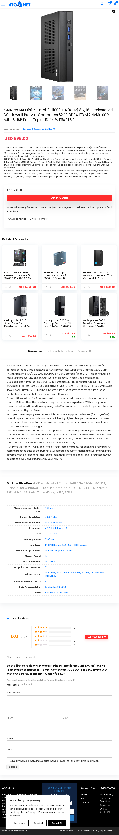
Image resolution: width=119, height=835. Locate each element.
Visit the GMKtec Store (56, 592)
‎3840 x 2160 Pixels (54, 522)
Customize (19, 823)
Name (11, 738)
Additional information (60, 351)
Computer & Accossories (33, 129)
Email (10, 749)
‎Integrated (50, 561)
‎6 (45, 581)
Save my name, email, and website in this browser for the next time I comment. (55, 761)
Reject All (38, 823)
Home (84, 794)
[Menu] (3, 4)
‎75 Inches (50, 508)
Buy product (59, 198)
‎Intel (47, 556)
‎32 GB (48, 567)
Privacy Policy (106, 794)
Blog (83, 798)
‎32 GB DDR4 (51, 533)
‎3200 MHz (50, 539)
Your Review (14, 692)
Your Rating (13, 684)
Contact (85, 802)
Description (35, 351)
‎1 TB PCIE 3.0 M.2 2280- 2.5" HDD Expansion (66, 544)
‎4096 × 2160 (51, 517)
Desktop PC (50, 129)
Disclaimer (105, 805)
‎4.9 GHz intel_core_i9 (56, 528)
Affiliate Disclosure (105, 810)
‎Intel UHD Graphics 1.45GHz (59, 550)
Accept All (57, 823)
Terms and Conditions (105, 800)
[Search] (102, 4)
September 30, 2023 (55, 587)
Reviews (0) (84, 351)
